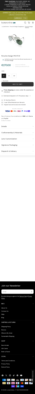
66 (9, 76)
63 (4, 75)
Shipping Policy (6, 326)
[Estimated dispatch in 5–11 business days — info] (30, 96)
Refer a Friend (5, 351)
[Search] (25, 23)
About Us (4, 308)
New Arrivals (5, 345)
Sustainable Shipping (7, 336)
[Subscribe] (31, 292)
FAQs (2, 314)
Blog (2, 317)
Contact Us (4, 311)
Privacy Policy (5, 364)
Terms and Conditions (8, 361)
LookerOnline (5, 26)
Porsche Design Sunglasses (17, 26)
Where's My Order (6, 333)
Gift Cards (4, 348)
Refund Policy (5, 367)
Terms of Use (23, 296)
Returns (3, 330)
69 (14, 75)
